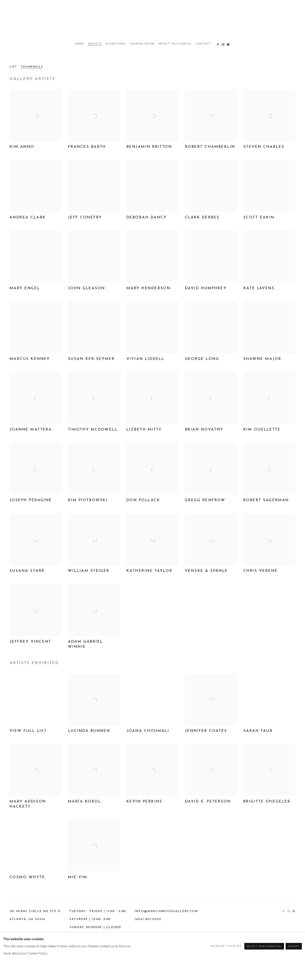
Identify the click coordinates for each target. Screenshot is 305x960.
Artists (95, 43)
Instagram (222, 43)
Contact (203, 43)
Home (79, 43)
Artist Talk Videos (174, 43)
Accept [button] (293, 946)
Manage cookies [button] (226, 946)
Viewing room (142, 43)
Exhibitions (116, 43)
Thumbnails (32, 66)
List (13, 66)
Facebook (217, 43)
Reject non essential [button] (264, 946)
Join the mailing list (227, 43)
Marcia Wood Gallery (152, 20)
